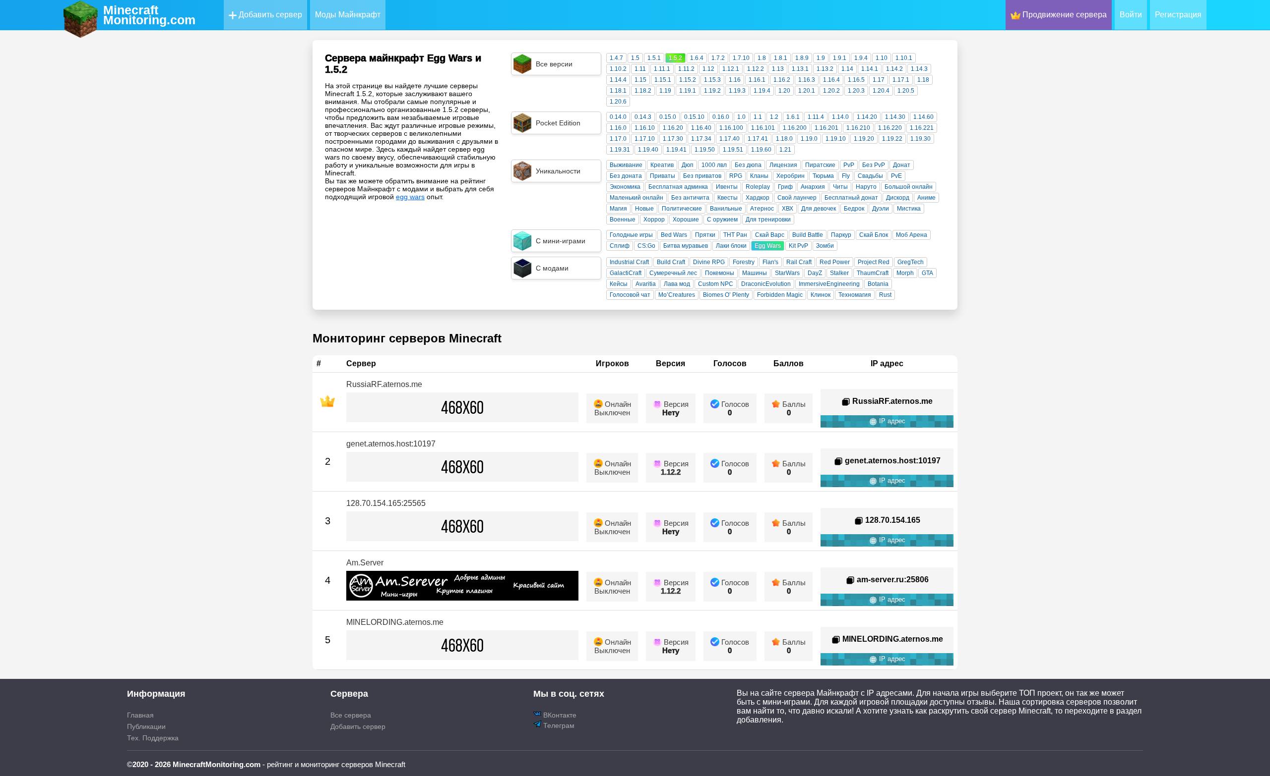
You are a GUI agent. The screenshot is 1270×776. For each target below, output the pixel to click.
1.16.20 (673, 128)
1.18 (923, 80)
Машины (754, 273)
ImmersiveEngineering (829, 284)
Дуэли (880, 209)
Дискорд (897, 198)
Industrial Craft (629, 262)
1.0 (741, 117)
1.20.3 (856, 91)
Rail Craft (799, 262)
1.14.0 (840, 117)
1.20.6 (618, 102)
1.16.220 (890, 128)
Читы (840, 187)
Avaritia (645, 284)
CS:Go (646, 246)
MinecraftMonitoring (149, 15)
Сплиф (620, 246)
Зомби (825, 246)
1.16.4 (831, 80)
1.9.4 (861, 58)
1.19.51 (733, 150)
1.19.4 (762, 91)
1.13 (778, 69)
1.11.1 (662, 69)
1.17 (879, 80)
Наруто (866, 187)
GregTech (910, 262)
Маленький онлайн (636, 198)
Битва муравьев (685, 246)
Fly (846, 176)
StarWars (787, 273)
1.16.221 (922, 128)
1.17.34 (701, 139)
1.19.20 (864, 139)
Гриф (785, 187)
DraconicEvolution (766, 284)
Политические (682, 209)
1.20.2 (831, 91)
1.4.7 (616, 58)
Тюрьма (823, 176)
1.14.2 (894, 69)
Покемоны (719, 273)
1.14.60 (923, 117)
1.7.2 (718, 58)
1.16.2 (781, 80)
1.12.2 (755, 69)
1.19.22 (892, 139)
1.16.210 (858, 128)
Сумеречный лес (673, 273)
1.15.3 (712, 80)
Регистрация (1178, 14)
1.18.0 (784, 139)
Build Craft (671, 262)
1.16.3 (806, 80)
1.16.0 (618, 128)
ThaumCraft (873, 273)
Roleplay (758, 187)
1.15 (640, 80)
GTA (927, 273)
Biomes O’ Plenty (726, 295)
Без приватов (702, 176)
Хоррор (654, 219)
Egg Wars (768, 246)
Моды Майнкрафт (348, 14)
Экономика (625, 187)
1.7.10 (741, 58)
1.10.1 (903, 58)
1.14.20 (867, 117)
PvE (896, 176)
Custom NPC (715, 284)
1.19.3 (737, 91)
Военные (622, 219)
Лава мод (677, 284)
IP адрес (891, 421)
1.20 (784, 91)
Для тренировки (768, 219)
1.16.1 (757, 80)
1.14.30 (895, 117)
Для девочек (818, 209)
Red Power (835, 262)
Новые (644, 209)
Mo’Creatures (676, 295)
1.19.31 (620, 150)
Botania (878, 284)
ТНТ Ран (735, 235)
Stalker (839, 273)
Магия (618, 209)
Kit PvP (798, 246)
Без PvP (873, 165)
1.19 (665, 91)
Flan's (770, 262)
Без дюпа (748, 165)
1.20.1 (806, 91)
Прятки (705, 235)
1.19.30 (920, 139)
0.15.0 (667, 117)
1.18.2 (643, 91)
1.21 (785, 150)
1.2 (774, 117)
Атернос (762, 209)
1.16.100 (731, 128)
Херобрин (790, 176)
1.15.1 (662, 80)
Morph (905, 273)
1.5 (635, 58)
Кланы (759, 176)
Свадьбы (870, 176)
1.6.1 (793, 117)
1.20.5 (905, 91)
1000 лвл (714, 165)
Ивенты (727, 187)
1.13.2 (825, 69)
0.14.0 (618, 117)
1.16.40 (701, 128)
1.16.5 (856, 80)
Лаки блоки (731, 246)
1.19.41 (676, 150)
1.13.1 (800, 69)
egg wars (410, 197)
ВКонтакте (558, 715)
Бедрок (854, 209)
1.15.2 (687, 80)
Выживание (626, 165)
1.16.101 (763, 128)
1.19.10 (836, 139)
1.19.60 (761, 150)
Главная (140, 715)
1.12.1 (730, 69)
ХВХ (787, 209)
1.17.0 (618, 139)
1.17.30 (673, 139)
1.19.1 (687, 91)
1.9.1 (839, 58)
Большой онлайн (909, 187)
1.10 (882, 58)
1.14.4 (618, 80)
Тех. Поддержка (153, 738)
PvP (848, 165)
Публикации (146, 726)
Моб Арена (911, 235)
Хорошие (686, 219)
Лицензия (783, 165)
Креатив (662, 165)
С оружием (722, 219)
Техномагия (854, 295)
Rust (885, 295)
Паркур (841, 235)
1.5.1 (654, 58)
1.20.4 (881, 91)
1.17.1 (900, 80)
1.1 (758, 117)
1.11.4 (816, 117)
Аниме (926, 198)
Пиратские (820, 165)
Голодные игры (631, 235)
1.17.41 (758, 139)
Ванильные (726, 209)
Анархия (813, 187)
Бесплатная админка (678, 187)
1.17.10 (645, 139)
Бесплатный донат (851, 198)
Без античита (690, 198)
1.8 (762, 58)
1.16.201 (826, 128)
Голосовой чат (630, 295)
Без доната (626, 176)
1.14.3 (919, 69)
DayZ (815, 273)
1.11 (640, 69)
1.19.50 (705, 150)
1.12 (708, 69)
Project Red (873, 262)
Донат (901, 165)
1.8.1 (780, 58)
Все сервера (350, 715)
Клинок (820, 295)
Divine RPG (709, 262)
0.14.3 (643, 117)
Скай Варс (769, 235)
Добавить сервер (269, 14)
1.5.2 (675, 58)
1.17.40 (729, 139)
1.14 (847, 69)
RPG (735, 176)
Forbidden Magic (780, 295)
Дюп (688, 165)
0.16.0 (720, 117)
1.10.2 (618, 69)
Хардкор (757, 198)
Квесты (727, 198)
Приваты (662, 176)
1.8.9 (802, 58)
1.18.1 (618, 91)
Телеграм (557, 725)
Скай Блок (873, 235)
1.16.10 (645, 128)
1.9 (821, 58)
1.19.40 (648, 150)
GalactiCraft (625, 273)
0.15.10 (694, 117)
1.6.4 (696, 58)
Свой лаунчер (797, 198)
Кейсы (619, 284)
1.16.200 (795, 128)
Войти (1131, 14)
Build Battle (807, 235)
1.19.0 (809, 139)
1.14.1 (869, 69)
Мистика (909, 209)
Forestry (744, 262)
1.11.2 (686, 69)
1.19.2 (712, 91)
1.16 (735, 80)
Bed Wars (674, 235)
